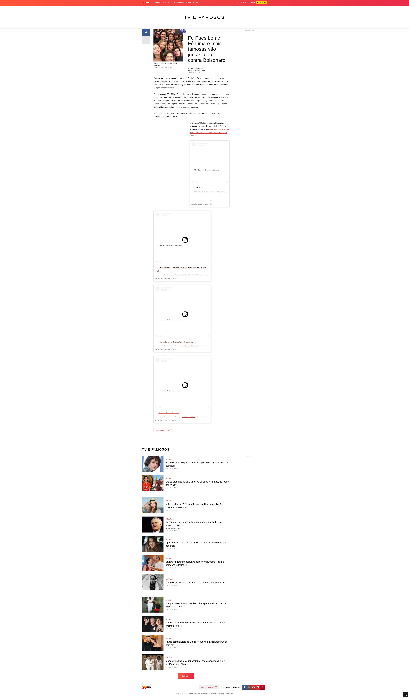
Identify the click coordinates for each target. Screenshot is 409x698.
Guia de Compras (264, 8)
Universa (213, 8)
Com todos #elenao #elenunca (168, 413)
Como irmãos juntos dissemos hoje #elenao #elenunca (176, 342)
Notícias (166, 8)
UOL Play (202, 2)
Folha (194, 8)
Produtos (146, 8)
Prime (250, 8)
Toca (255, 8)
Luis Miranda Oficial (188, 346)
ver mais (184, 676)
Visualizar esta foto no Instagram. (206, 170)
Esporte (200, 8)
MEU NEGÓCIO (177, 2)
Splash (207, 8)
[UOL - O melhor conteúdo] (146, 2)
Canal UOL (235, 8)
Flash (152, 8)
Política (173, 8)
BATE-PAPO (168, 2)
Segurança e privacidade (225, 693)
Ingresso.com (159, 2)
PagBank (195, 2)
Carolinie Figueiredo (189, 275)
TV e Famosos (204, 17)
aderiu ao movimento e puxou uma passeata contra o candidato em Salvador (209, 132)
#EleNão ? (199, 187)
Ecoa (229, 8)
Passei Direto (187, 2)
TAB (246, 8)
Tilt (225, 8)
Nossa (242, 8)
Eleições (159, 8)
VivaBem (220, 8)
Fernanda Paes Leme (225, 191)
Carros (180, 8)
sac (238, 2)
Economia (187, 8)
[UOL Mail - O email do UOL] (244, 2)
